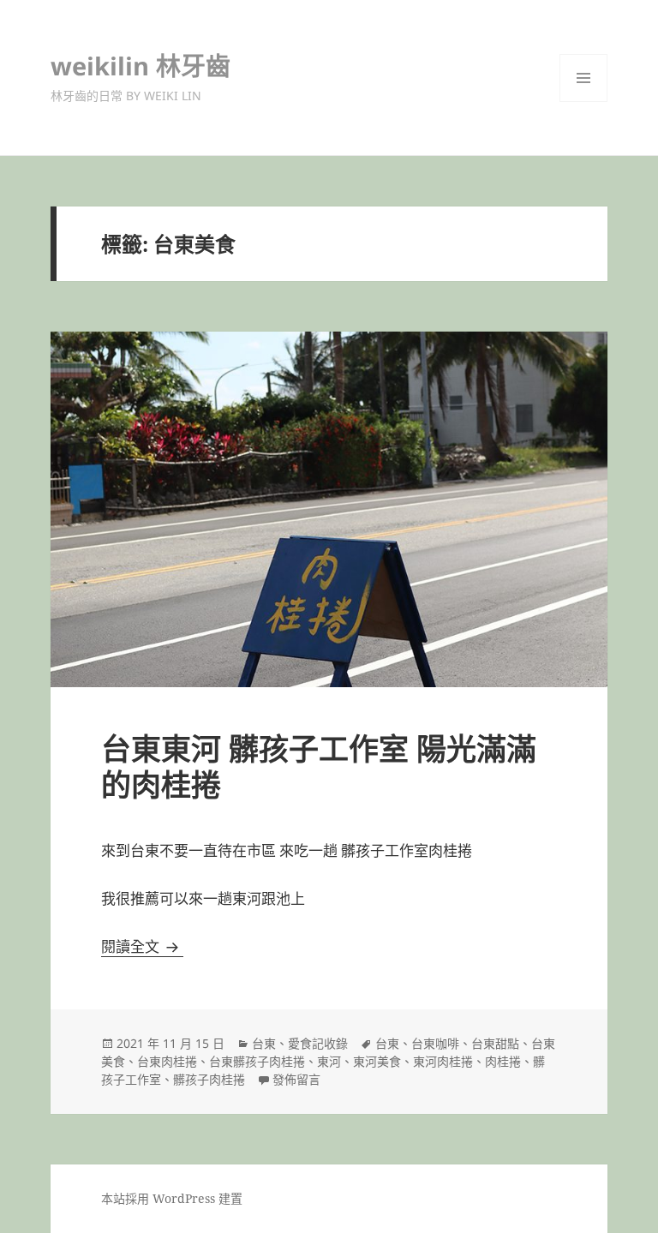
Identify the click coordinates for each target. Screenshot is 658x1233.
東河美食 (377, 1061)
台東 (264, 1043)
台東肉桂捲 (167, 1061)
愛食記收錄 (318, 1043)
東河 (329, 1061)
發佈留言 (296, 1079)
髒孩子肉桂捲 (209, 1079)
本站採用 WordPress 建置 (171, 1198)
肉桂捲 (503, 1061)
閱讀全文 (142, 946)
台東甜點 (495, 1043)
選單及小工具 (583, 78)
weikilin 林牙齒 (140, 65)
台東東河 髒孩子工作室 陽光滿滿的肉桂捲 (318, 766)
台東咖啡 (435, 1043)
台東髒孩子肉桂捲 (257, 1061)
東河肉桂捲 (443, 1061)
